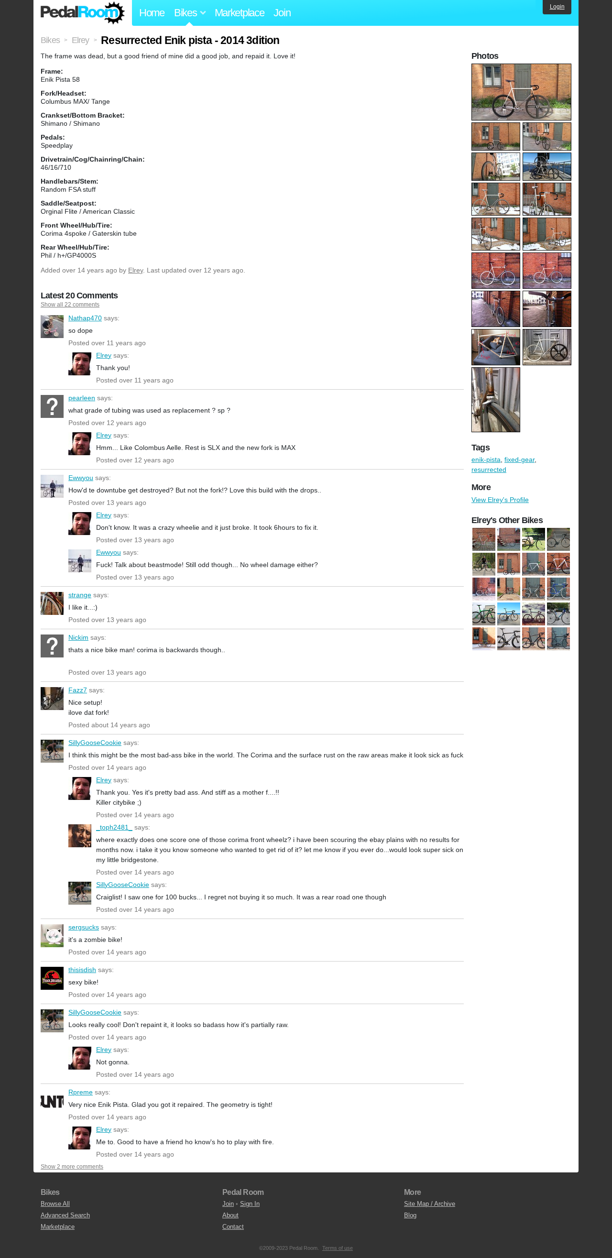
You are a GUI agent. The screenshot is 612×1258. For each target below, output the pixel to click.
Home (151, 13)
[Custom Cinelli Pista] (508, 539)
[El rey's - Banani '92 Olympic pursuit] (508, 589)
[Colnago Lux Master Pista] (483, 539)
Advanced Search (65, 1215)
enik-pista (486, 459)
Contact (233, 1226)
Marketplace (239, 13)
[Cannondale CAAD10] (533, 564)
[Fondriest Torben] (483, 639)
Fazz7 (52, 698)
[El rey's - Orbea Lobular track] (558, 614)
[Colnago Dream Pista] (558, 564)
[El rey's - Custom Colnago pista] (558, 589)
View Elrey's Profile (500, 499)
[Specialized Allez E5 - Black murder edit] (533, 639)
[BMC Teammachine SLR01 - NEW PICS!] (508, 564)
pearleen (52, 406)
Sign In (250, 1203)
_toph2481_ (79, 835)
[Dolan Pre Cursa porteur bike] (483, 589)
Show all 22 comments (70, 304)
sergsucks (52, 935)
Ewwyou (52, 486)
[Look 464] (508, 639)
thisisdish (52, 978)
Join (281, 13)
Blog (410, 1215)
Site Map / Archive (429, 1203)
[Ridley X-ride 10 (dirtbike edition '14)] (483, 564)
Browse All (55, 1203)
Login (557, 6)
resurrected (488, 469)
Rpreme (52, 1100)
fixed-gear (519, 459)
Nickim (52, 645)
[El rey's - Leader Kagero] (533, 614)
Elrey (135, 270)
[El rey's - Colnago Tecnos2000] (533, 589)
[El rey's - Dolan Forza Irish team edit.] (483, 614)
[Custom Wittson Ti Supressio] (558, 539)
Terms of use (337, 1248)
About (230, 1215)
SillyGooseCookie (52, 751)
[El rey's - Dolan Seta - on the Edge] (508, 614)
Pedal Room (83, 12)
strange (52, 603)
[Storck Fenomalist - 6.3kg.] (558, 639)
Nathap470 (52, 326)
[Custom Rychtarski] (533, 539)
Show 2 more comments (72, 1166)
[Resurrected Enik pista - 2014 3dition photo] (522, 68)
